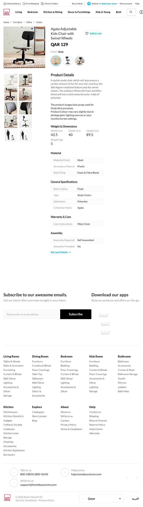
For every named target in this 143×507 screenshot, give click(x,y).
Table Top (37, 374)
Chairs (39, 22)
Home (6, 22)
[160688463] (68, 61)
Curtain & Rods (126, 369)
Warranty (94, 433)
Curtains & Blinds (41, 365)
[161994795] (56, 61)
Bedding (65, 365)
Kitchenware (10, 411)
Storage (7, 395)
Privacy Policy (68, 424)
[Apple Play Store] (103, 315)
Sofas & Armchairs (13, 365)
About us (65, 411)
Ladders (122, 387)
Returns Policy (97, 424)
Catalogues (38, 411)
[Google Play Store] (105, 324)
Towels (121, 378)
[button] (93, 33)
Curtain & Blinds (12, 374)
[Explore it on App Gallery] (105, 333)
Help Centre (96, 429)
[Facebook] (127, 477)
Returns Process (98, 420)
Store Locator (39, 416)
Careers (65, 420)
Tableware (37, 378)
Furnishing (9, 369)
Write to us (67, 416)
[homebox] (8, 12)
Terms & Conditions (71, 429)
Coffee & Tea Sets (12, 424)
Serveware (9, 454)
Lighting (7, 382)
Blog (34, 420)
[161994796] (79, 61)
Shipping (94, 416)
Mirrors (122, 382)
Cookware (9, 429)
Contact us (95, 411)
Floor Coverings (41, 369)
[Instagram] (137, 477)
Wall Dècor (9, 378)
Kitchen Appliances (14, 450)
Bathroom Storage (128, 374)
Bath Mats (123, 391)
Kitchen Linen (10, 433)
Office (29, 22)
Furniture (17, 22)
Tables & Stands (11, 361)
